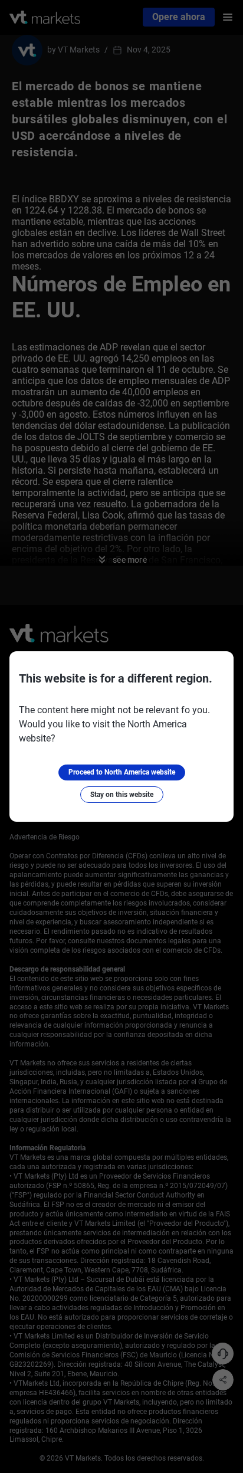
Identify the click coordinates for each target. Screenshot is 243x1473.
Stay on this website (121, 794)
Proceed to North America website (121, 772)
